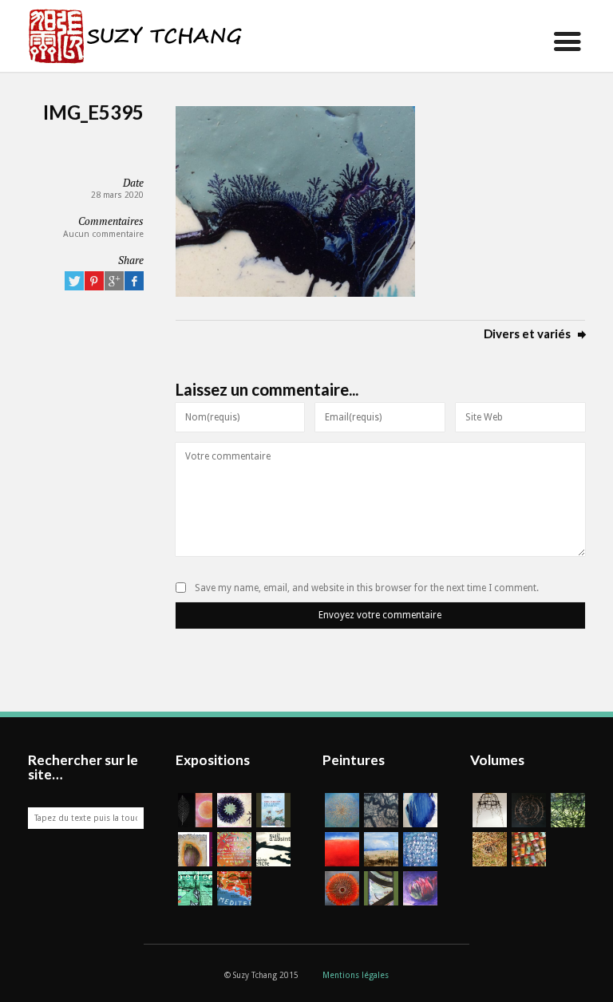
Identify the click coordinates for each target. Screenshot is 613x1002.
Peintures (353, 760)
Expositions (213, 760)
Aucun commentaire (103, 234)
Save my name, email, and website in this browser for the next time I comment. (367, 588)
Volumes (497, 760)
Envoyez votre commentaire (379, 615)
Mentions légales (355, 975)
